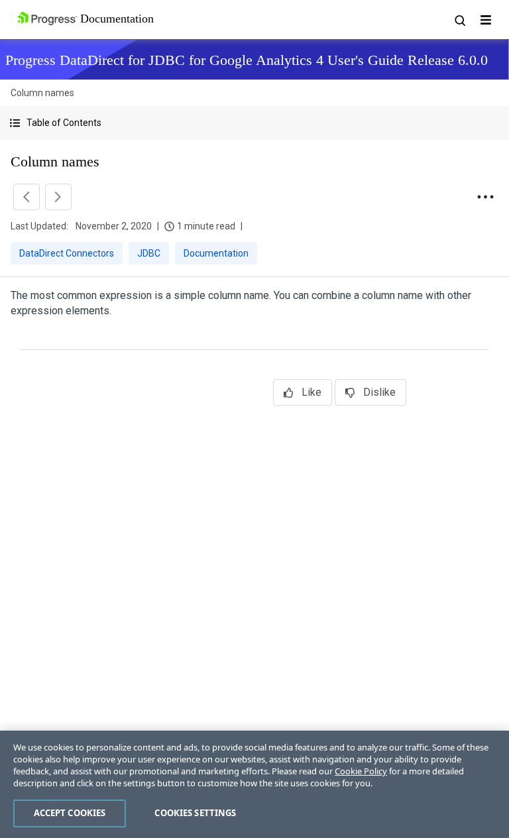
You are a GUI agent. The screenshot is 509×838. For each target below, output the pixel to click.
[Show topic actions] (485, 197)
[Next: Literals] (58, 197)
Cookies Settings (195, 813)
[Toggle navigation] (486, 20)
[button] (254, 123)
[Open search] (459, 20)
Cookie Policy (361, 771)
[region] (254, 784)
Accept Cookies (70, 813)
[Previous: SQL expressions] (26, 197)
